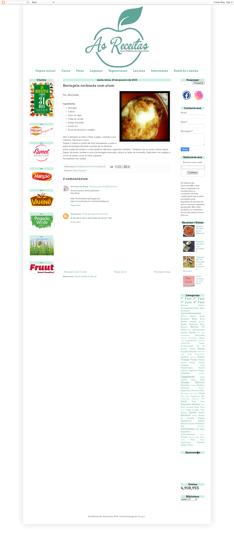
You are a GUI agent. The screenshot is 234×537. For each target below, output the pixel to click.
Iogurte (184, 370)
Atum (75, 171)
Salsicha (184, 423)
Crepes (202, 343)
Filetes (193, 357)
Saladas (201, 418)
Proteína (195, 410)
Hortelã (201, 368)
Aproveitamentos (191, 313)
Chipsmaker (185, 335)
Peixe (80, 70)
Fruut (192, 362)
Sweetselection (188, 434)
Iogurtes (193, 370)
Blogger (141, 516)
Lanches (139, 70)
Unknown (76, 214)
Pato (203, 399)
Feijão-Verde (200, 354)
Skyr (182, 426)
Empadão (184, 352)
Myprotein (186, 390)
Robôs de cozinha (193, 416)
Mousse (202, 388)
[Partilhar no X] (122, 166)
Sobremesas (159, 70)
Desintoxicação (187, 346)
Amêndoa (185, 310)
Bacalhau (185, 319)
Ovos (202, 393)
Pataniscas (195, 399)
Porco (183, 410)
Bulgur (183, 330)
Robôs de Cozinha (186, 70)
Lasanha (202, 373)
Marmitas (185, 385)
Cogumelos (190, 340)
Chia (203, 333)
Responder (76, 205)
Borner (184, 327)
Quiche (202, 413)
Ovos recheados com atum (200, 279)
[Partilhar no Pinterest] (128, 166)
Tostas (202, 437)
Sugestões (185, 431)
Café (194, 330)
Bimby (184, 324)
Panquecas (195, 396)
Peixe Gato (198, 402)
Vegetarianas (117, 70)
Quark (184, 412)
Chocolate (200, 335)
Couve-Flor (185, 343)
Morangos (185, 388)
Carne (65, 70)
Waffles (184, 445)
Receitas (185, 415)
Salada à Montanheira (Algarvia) (200, 231)
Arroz (183, 316)
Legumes (96, 70)
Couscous (201, 340)
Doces (201, 348)
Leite (202, 377)
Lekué (184, 379)
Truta (183, 440)
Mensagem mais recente (75, 272)
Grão (202, 365)
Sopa (202, 429)
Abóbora (201, 305)
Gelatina (184, 365)
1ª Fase (186, 298)
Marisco (200, 382)
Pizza (196, 407)
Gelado (202, 363)
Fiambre (184, 357)
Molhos (201, 385)
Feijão (190, 354)
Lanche (185, 373)
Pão (203, 396)
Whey (190, 445)
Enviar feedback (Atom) (85, 276)
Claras (202, 338)
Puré (203, 410)
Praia (188, 410)
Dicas (192, 349)
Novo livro (195, 391)
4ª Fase (199, 302)
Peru (183, 407)
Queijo (192, 412)
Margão (185, 382)
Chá (198, 333)
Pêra (203, 404)
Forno (201, 356)
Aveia (202, 316)
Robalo (194, 415)
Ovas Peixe (194, 393)
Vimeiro (201, 442)
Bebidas (202, 322)
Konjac (201, 370)
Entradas (193, 351)
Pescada (189, 407)
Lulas (193, 379)
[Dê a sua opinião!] (119, 166)
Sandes (192, 424)
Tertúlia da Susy (79, 186)
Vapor (202, 440)
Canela (184, 332)
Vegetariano (186, 442)
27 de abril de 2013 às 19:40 (95, 214)
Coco (182, 340)
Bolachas (193, 324)
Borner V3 (198, 326)
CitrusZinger (192, 338)
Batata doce (198, 319)
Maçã (202, 380)
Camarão (200, 329)
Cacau (189, 330)
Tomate (184, 437)
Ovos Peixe (185, 396)
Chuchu (183, 338)
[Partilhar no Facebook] (125, 166)
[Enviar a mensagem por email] (116, 166)
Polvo (202, 407)
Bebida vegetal (188, 321)
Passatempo (185, 399)
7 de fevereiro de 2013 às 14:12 (103, 186)
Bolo (202, 324)
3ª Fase (186, 302)
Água (202, 308)
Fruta (193, 359)
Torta (197, 437)
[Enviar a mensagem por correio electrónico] (111, 167)
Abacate (184, 305)
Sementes (200, 423)
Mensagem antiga (162, 272)
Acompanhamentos (190, 308)
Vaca (192, 439)
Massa (193, 385)
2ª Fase (199, 298)
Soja (197, 429)
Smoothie (201, 426)
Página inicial (45, 70)
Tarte (202, 434)
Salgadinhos (186, 421)
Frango (185, 359)
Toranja (191, 437)
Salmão (201, 421)
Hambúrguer (187, 367)
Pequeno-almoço (190, 404)
